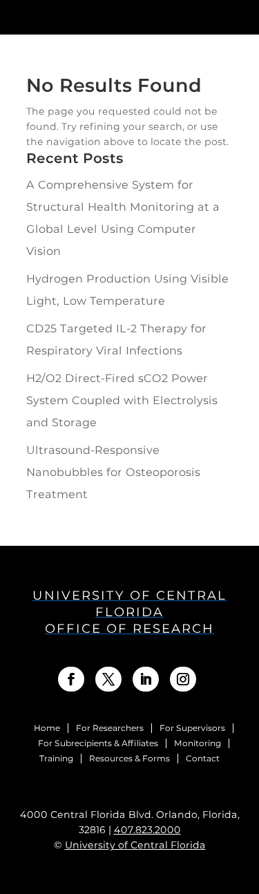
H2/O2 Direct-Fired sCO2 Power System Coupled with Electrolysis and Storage (122, 400)
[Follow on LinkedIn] (146, 679)
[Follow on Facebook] (71, 679)
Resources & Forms (129, 758)
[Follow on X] (108, 679)
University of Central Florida (135, 845)
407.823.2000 (147, 830)
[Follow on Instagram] (183, 679)
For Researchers (110, 728)
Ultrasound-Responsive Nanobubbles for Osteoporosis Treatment (113, 472)
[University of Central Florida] (109, 17)
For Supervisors (192, 728)
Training (56, 758)
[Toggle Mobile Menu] (241, 16)
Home (47, 728)
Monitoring (197, 743)
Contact (203, 758)
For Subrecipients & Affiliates (98, 743)
